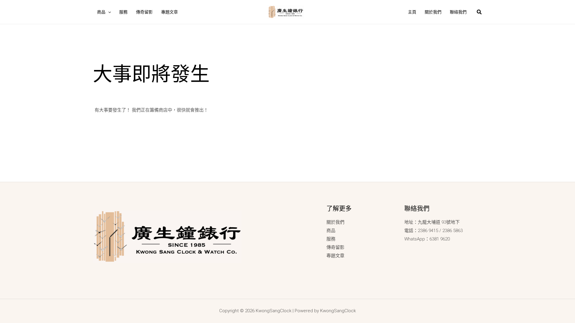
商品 (330, 230)
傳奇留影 (335, 247)
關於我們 (335, 222)
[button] (108, 12)
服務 (330, 239)
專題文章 (335, 255)
